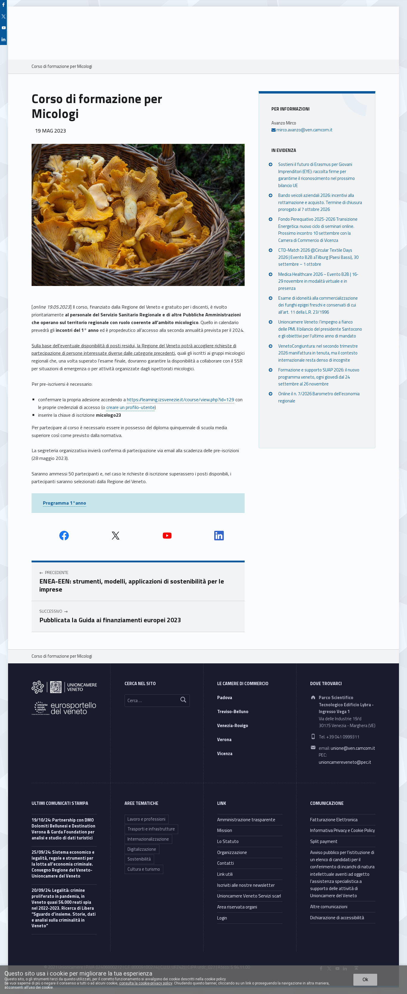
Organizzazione (232, 852)
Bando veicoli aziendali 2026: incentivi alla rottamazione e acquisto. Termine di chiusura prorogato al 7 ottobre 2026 (320, 202)
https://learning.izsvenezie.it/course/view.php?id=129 (180, 399)
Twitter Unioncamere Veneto (115, 535)
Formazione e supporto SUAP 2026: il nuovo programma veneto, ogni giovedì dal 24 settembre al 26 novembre (318, 377)
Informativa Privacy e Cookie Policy (342, 830)
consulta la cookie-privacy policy (145, 983)
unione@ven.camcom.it (353, 748)
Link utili (225, 874)
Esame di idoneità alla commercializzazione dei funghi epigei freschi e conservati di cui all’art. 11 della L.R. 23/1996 (318, 305)
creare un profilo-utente (130, 407)
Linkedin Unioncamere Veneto (219, 535)
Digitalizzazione (142, 849)
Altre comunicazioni (328, 906)
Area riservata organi (237, 906)
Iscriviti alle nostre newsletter (246, 885)
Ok (365, 979)
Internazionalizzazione (148, 839)
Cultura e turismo (144, 869)
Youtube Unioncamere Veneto (167, 535)
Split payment (324, 841)
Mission (224, 830)
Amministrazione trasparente (246, 819)
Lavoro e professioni (146, 819)
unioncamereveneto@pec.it (345, 762)
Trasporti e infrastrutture (151, 829)
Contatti (225, 863)
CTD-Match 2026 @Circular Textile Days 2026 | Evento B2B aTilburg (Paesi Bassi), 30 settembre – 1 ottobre (318, 257)
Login (222, 917)
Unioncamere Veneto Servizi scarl (249, 895)
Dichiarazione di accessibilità (337, 917)
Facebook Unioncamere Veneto (64, 535)
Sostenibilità (139, 859)
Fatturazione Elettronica (334, 819)
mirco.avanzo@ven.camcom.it (304, 130)
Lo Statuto (228, 841)
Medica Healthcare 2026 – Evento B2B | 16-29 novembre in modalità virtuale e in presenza (318, 281)
